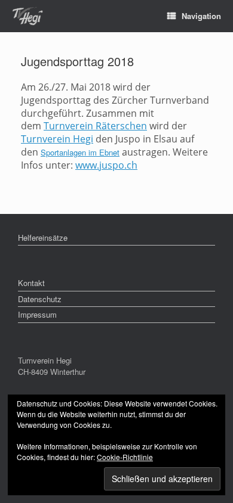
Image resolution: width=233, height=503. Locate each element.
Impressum (37, 314)
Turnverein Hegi (57, 138)
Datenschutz (40, 299)
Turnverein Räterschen (95, 125)
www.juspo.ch (106, 165)
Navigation (201, 15)
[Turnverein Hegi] (27, 16)
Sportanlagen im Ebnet (80, 152)
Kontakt (31, 282)
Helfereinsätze (43, 237)
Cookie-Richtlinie (125, 457)
